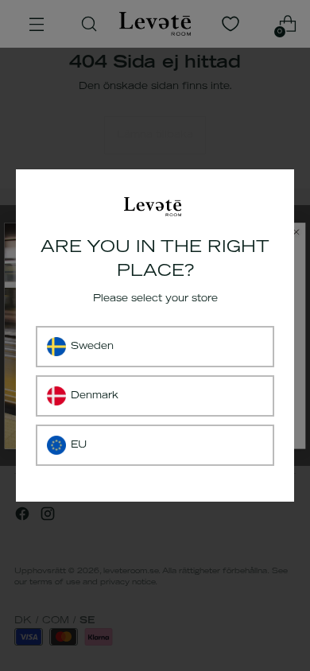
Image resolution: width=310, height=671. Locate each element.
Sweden (92, 346)
